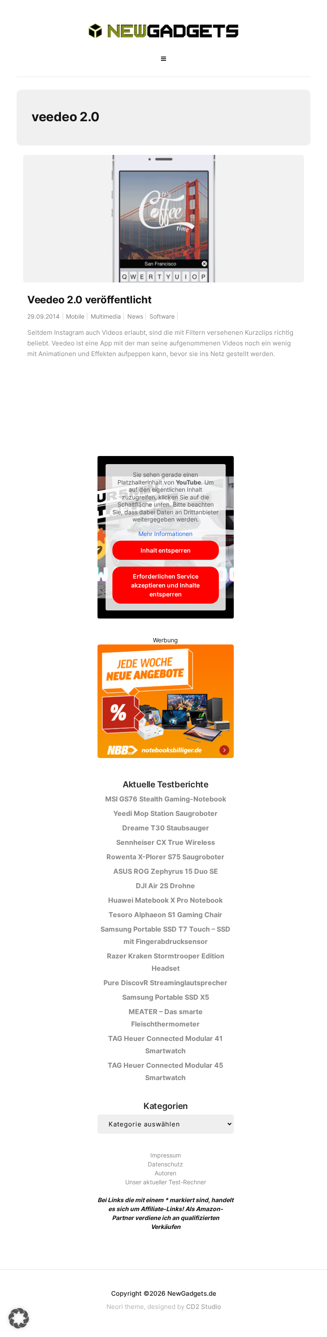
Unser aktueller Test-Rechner (165, 1182)
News (135, 316)
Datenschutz (165, 1164)
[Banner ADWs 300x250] (166, 703)
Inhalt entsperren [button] (166, 550)
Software (162, 316)
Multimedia (106, 316)
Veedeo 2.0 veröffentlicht (89, 300)
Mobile (75, 316)
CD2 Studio (203, 1307)
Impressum (165, 1155)
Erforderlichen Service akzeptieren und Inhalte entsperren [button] (165, 585)
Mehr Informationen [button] (165, 533)
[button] (18, 1318)
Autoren (165, 1173)
